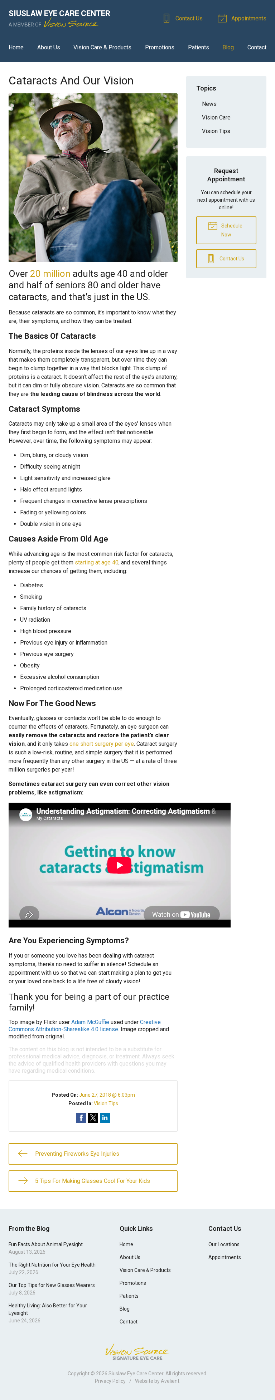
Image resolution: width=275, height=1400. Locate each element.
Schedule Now (231, 230)
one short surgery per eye (101, 743)
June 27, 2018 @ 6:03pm (107, 1095)
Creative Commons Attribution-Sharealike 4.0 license (85, 1026)
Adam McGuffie (90, 1022)
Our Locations (224, 1244)
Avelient (170, 1381)
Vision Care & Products (102, 47)
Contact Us (188, 18)
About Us (48, 47)
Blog (228, 47)
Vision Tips (106, 1103)
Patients (198, 47)
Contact (256, 47)
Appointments (248, 18)
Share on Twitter (93, 1118)
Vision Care (216, 117)
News (209, 104)
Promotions (159, 47)
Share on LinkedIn (105, 1118)
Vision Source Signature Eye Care (137, 1351)
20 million (50, 273)
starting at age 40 (97, 562)
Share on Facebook (81, 1118)
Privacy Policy (110, 1381)
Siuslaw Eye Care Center (135, 1373)
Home (16, 47)
